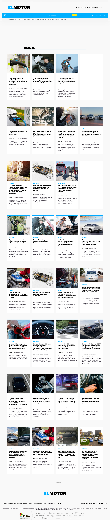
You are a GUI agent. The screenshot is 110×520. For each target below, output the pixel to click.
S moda (64, 518)
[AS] (82, 7)
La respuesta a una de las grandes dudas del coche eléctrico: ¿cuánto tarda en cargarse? (66, 81)
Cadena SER (66, 513)
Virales (37, 15)
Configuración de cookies (22, 503)
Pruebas (32, 15)
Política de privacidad (12, 503)
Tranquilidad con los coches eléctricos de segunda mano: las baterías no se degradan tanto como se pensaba (91, 289)
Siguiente (58, 482)
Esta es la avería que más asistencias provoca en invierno (41, 241)
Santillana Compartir (60, 513)
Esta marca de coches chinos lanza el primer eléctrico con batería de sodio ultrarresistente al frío (91, 242)
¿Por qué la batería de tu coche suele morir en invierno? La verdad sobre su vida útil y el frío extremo (67, 295)
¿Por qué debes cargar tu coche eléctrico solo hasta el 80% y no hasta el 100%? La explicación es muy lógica (18, 346)
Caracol (81, 513)
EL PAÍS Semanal (69, 516)
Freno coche (21, 1)
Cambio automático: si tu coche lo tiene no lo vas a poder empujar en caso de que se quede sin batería (41, 401)
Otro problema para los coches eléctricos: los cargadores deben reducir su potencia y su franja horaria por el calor (18, 81)
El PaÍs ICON (58, 518)
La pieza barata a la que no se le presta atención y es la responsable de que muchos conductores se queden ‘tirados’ (67, 243)
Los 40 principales (45, 513)
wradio (52, 516)
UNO (48, 516)
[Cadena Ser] (100, 7)
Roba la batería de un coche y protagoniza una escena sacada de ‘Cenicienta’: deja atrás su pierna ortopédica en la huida (67, 134)
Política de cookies (32, 503)
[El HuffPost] (94, 7)
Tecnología (44, 15)
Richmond (37, 518)
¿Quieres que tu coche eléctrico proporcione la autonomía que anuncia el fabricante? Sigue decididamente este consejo (18, 401)
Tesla (16, 1)
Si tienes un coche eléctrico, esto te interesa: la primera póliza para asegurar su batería (42, 188)
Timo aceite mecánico (39, 1)
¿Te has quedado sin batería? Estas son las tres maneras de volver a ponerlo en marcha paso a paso (91, 401)
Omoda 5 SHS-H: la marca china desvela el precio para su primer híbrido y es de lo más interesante (66, 346)
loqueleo (71, 518)
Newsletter (53, 15)
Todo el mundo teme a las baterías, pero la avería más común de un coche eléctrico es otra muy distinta (42, 81)
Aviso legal (5, 503)
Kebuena (80, 516)
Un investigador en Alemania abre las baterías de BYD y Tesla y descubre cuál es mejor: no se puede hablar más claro (18, 454)
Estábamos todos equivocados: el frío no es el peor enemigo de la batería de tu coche (18, 295)
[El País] (78, 7)
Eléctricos (18, 15)
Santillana (52, 513)
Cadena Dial (64, 516)
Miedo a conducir (60, 1)
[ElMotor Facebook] (52, 503)
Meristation (78, 518)
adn (76, 513)
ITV (13, 1)
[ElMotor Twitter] (54, 503)
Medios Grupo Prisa (24, 518)
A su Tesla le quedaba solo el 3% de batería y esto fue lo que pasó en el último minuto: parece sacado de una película (67, 188)
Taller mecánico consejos (80, 1)
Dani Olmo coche (29, 1)
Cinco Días (58, 516)
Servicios (75, 15)
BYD (10, 1)
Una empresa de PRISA (24, 514)
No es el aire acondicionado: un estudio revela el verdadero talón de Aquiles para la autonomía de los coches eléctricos (42, 347)
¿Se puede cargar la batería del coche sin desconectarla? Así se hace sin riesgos (42, 452)
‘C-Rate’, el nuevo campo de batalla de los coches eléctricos (42, 294)
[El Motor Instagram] (56, 503)
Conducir (25, 15)
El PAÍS (38, 513)
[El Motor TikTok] (58, 503)
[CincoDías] (87, 7)
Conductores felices (69, 1)
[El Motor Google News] (60, 503)
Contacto (44, 503)
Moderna (44, 518)
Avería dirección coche (50, 1)
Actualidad (11, 15)
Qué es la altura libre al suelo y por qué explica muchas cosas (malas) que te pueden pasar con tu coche (42, 134)
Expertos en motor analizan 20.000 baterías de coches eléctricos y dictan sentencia (18, 241)
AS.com (71, 513)
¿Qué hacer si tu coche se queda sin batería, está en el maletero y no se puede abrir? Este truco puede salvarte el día (67, 454)
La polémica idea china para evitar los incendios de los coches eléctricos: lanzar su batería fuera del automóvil (66, 401)
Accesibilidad (39, 503)
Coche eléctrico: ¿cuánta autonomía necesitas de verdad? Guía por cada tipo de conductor (91, 134)
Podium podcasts (52, 518)
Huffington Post (40, 516)
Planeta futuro (75, 516)
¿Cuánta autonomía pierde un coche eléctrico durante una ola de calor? (18, 133)
